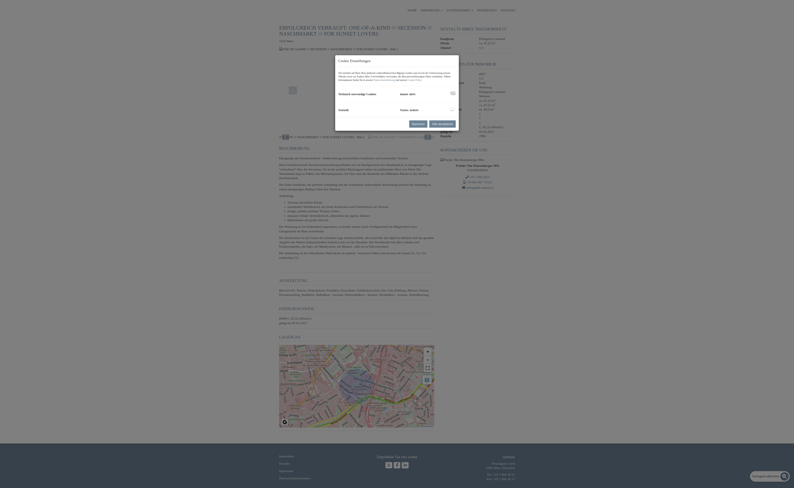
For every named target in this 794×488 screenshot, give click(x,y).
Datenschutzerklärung (384, 80)
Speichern (418, 124)
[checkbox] (453, 93)
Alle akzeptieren (442, 124)
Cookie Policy (414, 80)
